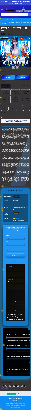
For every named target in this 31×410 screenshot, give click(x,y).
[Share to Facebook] (8, 385)
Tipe (7, 241)
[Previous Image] (2, 53)
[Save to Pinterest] (16, 385)
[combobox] (14, 14)
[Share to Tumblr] (24, 385)
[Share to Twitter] (4, 385)
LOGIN (19, 11)
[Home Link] (9, 9)
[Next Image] (28, 53)
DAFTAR (23, 77)
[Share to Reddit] (20, 385)
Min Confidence (10, 247)
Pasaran (8, 235)
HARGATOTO (5, 128)
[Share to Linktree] (12, 385)
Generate (15, 255)
